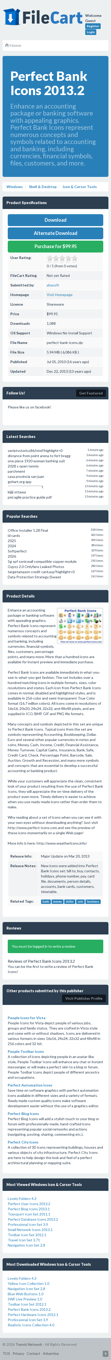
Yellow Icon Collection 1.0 (28, 1283)
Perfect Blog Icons (23, 1113)
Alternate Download (55, 233)
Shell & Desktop (42, 186)
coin (80, 901)
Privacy (18, 1353)
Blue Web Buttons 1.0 (25, 1294)
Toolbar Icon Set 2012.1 (27, 1235)
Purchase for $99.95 (56, 246)
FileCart (44, 19)
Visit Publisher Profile (83, 998)
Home (15, 45)
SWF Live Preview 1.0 (25, 1299)
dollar (70, 901)
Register (93, 26)
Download (56, 220)
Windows (14, 186)
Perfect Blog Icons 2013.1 (29, 1209)
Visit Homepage (60, 294)
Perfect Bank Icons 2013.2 (29, 1309)
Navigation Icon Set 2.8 (26, 1245)
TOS (6, 1353)
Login (91, 32)
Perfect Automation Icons (30, 1085)
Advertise (51, 1353)
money (57, 901)
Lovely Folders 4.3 (22, 1198)
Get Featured (91, 393)
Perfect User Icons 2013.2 (29, 1203)
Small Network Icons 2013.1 (30, 1229)
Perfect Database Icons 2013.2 (33, 1219)
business (93, 901)
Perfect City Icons (23, 1142)
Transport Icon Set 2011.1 (29, 1214)
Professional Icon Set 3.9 (28, 1224)
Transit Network (28, 1344)
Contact (33, 1353)
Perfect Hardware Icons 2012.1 (33, 1314)
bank (46, 901)
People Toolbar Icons (26, 1051)
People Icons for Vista (26, 1018)
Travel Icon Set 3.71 (24, 1240)
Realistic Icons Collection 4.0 (31, 1325)
